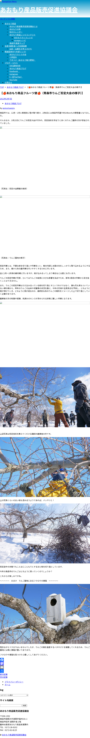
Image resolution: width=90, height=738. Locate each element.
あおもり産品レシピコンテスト (22, 34)
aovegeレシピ (20, 40)
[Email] (45, 667)
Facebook (14, 71)
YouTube (13, 79)
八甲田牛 (13, 57)
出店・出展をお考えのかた (20, 48)
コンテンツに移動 (7, 18)
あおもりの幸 (15, 29)
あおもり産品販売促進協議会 (39, 9)
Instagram (13, 74)
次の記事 (4, 677)
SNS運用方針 (15, 65)
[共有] (45, 671)
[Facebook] (45, 660)
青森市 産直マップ (17, 43)
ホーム (7, 684)
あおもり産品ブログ (17, 68)
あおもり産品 (10, 23)
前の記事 (4, 674)
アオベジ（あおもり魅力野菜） (22, 60)
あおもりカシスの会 (17, 54)
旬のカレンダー (15, 32)
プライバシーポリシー (14, 681)
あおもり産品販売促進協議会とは (23, 26)
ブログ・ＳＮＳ (11, 62)
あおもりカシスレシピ (23, 37)
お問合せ (8, 82)
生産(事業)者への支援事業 (16, 46)
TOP (2, 87)
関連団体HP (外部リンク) (15, 51)
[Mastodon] (45, 663)
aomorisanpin (9, 108)
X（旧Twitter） (16, 76)
